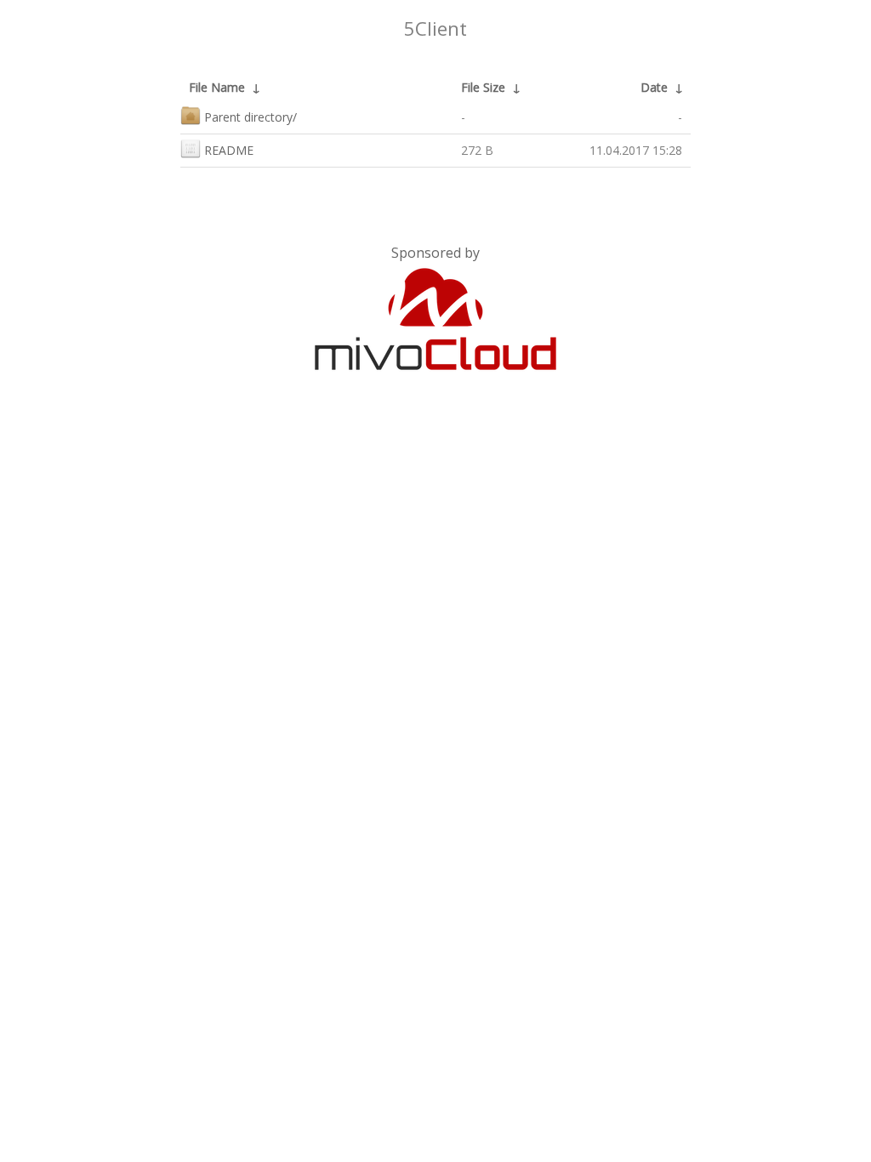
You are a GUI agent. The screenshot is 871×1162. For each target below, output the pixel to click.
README (228, 150)
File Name (217, 87)
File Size (483, 87)
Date (654, 87)
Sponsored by (435, 252)
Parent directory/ (250, 117)
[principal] (435, 366)
